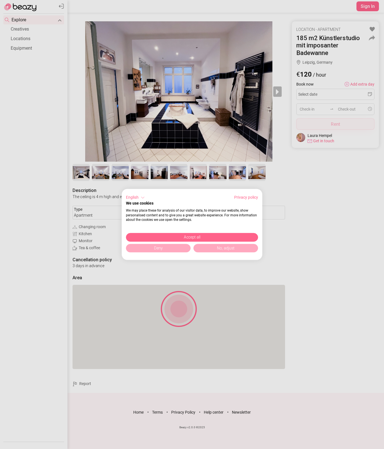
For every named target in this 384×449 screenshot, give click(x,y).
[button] (135, 197)
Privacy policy (246, 197)
